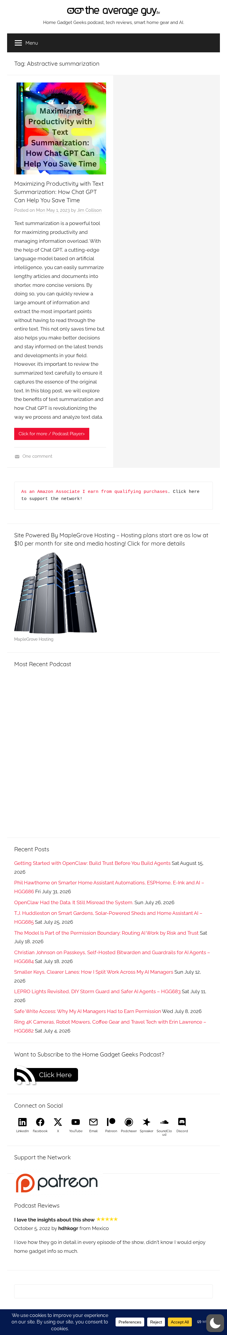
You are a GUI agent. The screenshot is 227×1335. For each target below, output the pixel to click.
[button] (215, 1323)
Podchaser (129, 1131)
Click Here (55, 1075)
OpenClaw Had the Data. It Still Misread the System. (73, 902)
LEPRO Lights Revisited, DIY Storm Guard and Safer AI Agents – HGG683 (97, 991)
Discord (182, 1131)
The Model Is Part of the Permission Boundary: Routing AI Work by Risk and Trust (106, 933)
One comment (37, 456)
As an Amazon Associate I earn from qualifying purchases (94, 491)
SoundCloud (164, 1133)
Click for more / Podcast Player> (52, 433)
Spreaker (146, 1131)
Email (93, 1131)
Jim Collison (89, 210)
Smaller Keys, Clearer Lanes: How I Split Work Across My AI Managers (93, 972)
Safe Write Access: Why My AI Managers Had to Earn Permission (87, 1011)
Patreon (111, 1131)
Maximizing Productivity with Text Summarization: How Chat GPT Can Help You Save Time (59, 192)
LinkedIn (22, 1131)
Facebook (40, 1131)
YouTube (75, 1131)
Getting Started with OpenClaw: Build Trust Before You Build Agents (92, 863)
